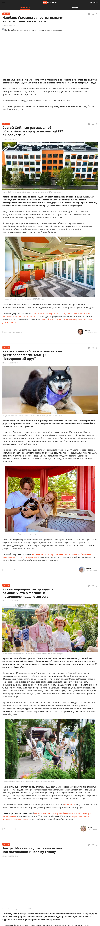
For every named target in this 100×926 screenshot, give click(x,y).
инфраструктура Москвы (13, 332)
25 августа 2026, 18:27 (10, 139)
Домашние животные (22, 570)
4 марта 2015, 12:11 (9, 25)
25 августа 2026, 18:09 (10, 601)
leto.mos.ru (69, 804)
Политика (25, 7)
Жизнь (75, 7)
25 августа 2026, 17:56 (10, 856)
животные (7, 570)
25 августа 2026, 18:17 (10, 363)
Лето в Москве (9, 829)
